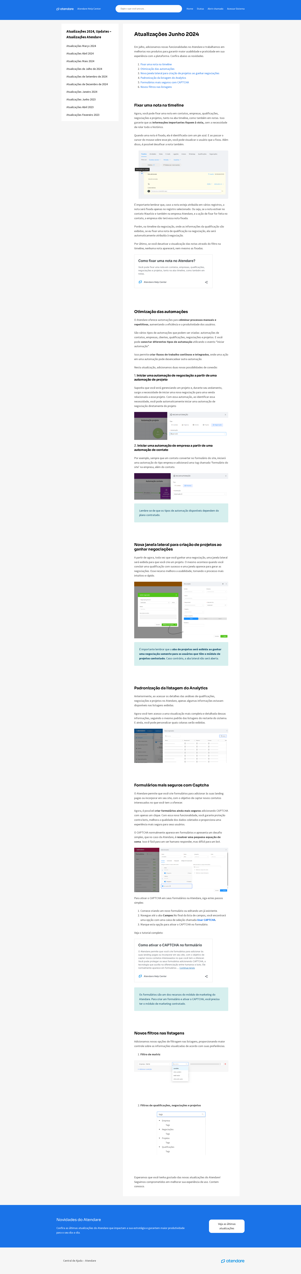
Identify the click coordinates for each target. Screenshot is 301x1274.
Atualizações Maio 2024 (80, 61)
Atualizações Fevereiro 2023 (82, 115)
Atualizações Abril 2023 (80, 107)
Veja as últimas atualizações (227, 1226)
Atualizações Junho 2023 (81, 99)
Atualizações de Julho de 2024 (84, 69)
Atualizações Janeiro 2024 (81, 91)
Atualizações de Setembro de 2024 (86, 76)
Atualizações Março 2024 (81, 46)
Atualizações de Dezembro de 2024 (87, 84)
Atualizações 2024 (80, 31)
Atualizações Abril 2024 (80, 53)
